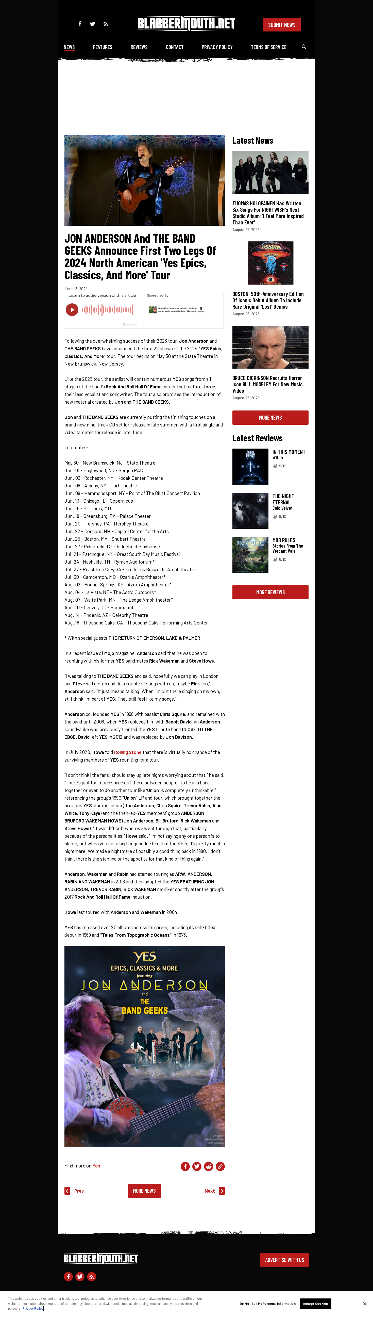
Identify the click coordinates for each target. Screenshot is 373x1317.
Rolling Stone (128, 752)
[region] (186, 1304)
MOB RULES (284, 540)
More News (144, 1190)
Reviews (139, 47)
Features (102, 47)
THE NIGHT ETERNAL (283, 499)
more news (270, 417)
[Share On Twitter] (196, 1166)
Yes (96, 1165)
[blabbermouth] (186, 29)
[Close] (364, 1303)
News (69, 47)
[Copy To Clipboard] (220, 1166)
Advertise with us (284, 1259)
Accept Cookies (315, 1304)
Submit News (282, 24)
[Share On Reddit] (208, 1166)
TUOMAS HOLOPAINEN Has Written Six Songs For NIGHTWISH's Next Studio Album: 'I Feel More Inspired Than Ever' (268, 213)
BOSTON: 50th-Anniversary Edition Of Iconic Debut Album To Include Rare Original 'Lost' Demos (268, 300)
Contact (175, 47)
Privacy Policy (217, 47)
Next (210, 1191)
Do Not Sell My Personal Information (268, 1304)
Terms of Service (268, 47)
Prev (79, 1191)
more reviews (270, 592)
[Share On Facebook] (185, 1166)
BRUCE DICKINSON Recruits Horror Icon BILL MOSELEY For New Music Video (267, 384)
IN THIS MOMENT (289, 451)
